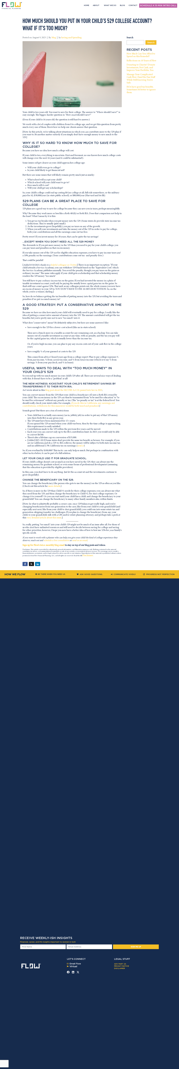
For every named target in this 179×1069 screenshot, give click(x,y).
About (96, 5)
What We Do (110, 5)
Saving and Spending (71, 38)
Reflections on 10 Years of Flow (141, 61)
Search (130, 38)
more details (54, 486)
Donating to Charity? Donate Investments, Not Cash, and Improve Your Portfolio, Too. (141, 68)
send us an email (79, 540)
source (80, 446)
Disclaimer (87, 555)
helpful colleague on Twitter (63, 265)
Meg (54, 38)
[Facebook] (68, 972)
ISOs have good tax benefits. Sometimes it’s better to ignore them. (141, 90)
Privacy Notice (121, 966)
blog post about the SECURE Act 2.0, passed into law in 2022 (73, 390)
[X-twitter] (78, 972)
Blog (122, 5)
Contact (133, 5)
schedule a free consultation (56, 540)
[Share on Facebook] (25, 564)
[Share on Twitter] (31, 564)
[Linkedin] (73, 972)
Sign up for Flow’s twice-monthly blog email (44, 545)
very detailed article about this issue (44, 518)
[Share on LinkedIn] (37, 564)
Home (86, 5)
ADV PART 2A (120, 964)
